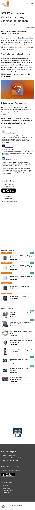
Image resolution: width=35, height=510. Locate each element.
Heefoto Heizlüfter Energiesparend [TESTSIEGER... (21, 350)
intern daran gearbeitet (22, 47)
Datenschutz (8, 198)
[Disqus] (17, 152)
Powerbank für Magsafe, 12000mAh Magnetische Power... (21, 323)
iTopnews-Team (9, 186)
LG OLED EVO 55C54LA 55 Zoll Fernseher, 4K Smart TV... (19, 378)
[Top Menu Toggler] (32, 4)
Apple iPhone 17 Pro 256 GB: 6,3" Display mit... (20, 287)
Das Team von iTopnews (10, 460)
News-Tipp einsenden (9, 455)
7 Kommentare (30, 27)
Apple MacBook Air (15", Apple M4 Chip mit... (20, 360)
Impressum (7, 196)
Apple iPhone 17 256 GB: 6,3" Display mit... (21, 256)
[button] (3, 507)
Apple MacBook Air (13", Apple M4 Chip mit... (20, 369)
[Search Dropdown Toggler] (27, 3)
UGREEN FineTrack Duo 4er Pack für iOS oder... (21, 313)
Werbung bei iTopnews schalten (12, 458)
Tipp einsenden (9, 184)
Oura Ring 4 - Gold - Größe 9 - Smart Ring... (21, 332)
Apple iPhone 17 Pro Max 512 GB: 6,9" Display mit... (20, 297)
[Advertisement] (17, 226)
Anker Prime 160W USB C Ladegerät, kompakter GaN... (21, 341)
